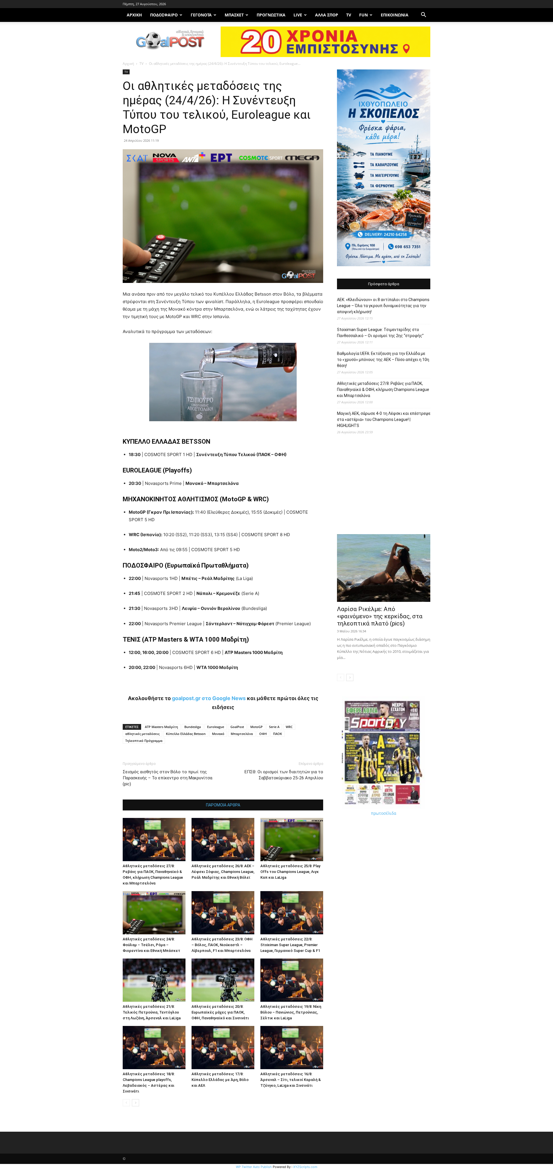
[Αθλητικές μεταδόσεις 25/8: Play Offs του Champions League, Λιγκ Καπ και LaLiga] (291, 839)
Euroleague (215, 727)
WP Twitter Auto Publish (254, 1167)
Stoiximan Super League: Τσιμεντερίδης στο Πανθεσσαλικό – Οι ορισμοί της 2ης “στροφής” (380, 332)
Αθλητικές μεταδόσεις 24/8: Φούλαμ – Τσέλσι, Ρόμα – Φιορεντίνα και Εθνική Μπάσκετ (151, 945)
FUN (363, 15)
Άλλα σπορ (326, 15)
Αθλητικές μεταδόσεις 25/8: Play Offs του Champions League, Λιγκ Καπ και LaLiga (290, 872)
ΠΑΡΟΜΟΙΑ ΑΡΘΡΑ (223, 805)
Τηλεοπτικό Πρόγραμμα (143, 740)
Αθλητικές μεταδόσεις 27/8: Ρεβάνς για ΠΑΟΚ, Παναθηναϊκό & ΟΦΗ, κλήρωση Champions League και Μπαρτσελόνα (383, 389)
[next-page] (135, 1102)
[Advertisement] (383, 487)
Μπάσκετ (234, 15)
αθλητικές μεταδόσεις (142, 734)
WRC (289, 727)
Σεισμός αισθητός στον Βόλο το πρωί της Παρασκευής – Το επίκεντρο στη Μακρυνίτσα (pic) (167, 778)
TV (348, 15)
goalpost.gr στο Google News (209, 698)
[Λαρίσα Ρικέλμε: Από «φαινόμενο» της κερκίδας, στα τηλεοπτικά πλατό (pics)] (383, 568)
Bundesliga (192, 727)
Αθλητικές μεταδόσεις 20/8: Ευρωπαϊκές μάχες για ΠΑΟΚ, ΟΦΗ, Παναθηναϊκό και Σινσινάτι (220, 1012)
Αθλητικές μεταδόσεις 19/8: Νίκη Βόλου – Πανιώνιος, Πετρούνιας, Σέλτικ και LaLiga (290, 1012)
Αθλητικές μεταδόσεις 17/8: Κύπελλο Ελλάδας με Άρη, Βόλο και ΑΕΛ (220, 1080)
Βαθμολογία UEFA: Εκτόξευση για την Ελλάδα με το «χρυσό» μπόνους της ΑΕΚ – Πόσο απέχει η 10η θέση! (383, 359)
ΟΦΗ (263, 734)
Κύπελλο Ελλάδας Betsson (186, 734)
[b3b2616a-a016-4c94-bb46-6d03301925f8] (223, 425)
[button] (423, 15)
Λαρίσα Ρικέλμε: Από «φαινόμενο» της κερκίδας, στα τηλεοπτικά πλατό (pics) (380, 616)
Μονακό (218, 734)
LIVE (297, 15)
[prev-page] (126, 1102)
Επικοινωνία (394, 15)
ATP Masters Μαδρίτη (161, 727)
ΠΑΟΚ (277, 734)
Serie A (274, 727)
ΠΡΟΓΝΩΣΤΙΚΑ (271, 15)
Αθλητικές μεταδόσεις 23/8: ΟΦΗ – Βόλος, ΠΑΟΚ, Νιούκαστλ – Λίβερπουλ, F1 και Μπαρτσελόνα (222, 945)
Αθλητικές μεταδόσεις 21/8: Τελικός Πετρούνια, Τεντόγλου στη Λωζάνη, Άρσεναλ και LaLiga (152, 1012)
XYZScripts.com (305, 1167)
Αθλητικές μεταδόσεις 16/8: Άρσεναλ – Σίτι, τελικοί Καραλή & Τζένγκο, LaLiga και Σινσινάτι (290, 1080)
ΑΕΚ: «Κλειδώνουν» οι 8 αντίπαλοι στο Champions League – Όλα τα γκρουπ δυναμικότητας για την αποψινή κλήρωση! (383, 305)
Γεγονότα (201, 15)
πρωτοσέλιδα (383, 813)
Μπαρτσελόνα (242, 734)
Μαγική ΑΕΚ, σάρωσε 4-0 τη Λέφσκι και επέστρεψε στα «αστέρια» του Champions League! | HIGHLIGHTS (383, 419)
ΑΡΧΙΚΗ (134, 15)
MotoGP (256, 727)
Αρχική (128, 63)
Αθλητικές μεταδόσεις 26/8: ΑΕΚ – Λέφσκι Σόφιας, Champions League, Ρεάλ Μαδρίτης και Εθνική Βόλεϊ (223, 872)
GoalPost (237, 727)
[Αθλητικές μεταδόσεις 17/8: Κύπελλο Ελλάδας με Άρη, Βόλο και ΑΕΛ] (223, 1047)
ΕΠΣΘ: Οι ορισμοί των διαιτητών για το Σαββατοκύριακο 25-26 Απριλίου (284, 774)
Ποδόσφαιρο (164, 15)
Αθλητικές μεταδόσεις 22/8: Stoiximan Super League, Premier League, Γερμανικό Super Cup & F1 (290, 945)
